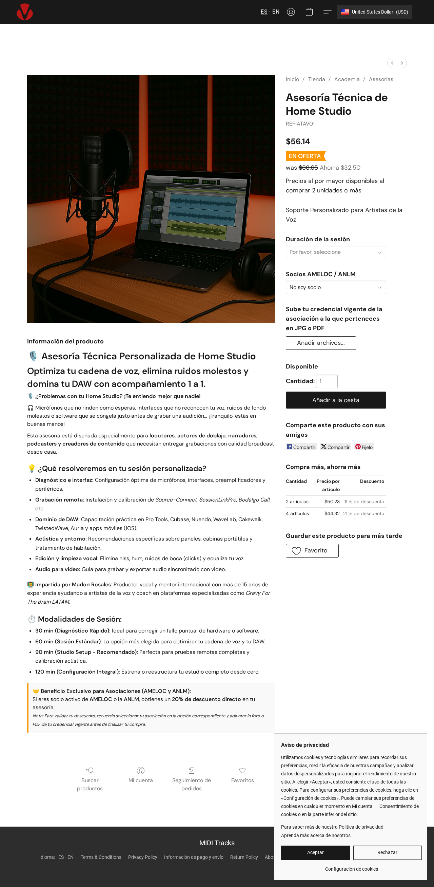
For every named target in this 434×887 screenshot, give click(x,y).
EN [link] (70, 857)
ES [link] (61, 857)
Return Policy (244, 857)
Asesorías (381, 79)
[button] (24, 11)
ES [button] (264, 11)
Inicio (292, 79)
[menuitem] (392, 63)
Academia (347, 79)
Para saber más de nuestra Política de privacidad (332, 827)
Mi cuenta (141, 780)
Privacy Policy (142, 857)
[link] (351, 866)
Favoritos (242, 780)
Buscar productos (90, 784)
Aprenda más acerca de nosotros (316, 835)
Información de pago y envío (193, 857)
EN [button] (275, 11)
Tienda (316, 79)
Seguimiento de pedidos (191, 784)
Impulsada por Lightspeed (217, 868)
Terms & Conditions (101, 857)
